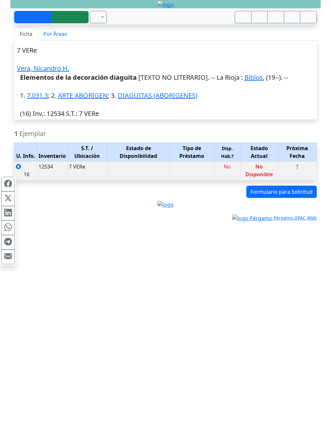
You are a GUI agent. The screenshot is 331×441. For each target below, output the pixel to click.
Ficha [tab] (26, 33)
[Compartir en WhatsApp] (8, 228)
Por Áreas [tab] (55, 33)
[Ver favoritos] (308, 17)
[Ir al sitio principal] (165, 4)
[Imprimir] (275, 17)
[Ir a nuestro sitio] (259, 17)
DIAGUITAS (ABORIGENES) (158, 95)
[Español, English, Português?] (98, 17)
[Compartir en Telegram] (8, 242)
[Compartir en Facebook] (8, 184)
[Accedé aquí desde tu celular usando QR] (243, 17)
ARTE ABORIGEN (83, 95)
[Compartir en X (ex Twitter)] (8, 198)
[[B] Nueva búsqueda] (70, 17)
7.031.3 (37, 95)
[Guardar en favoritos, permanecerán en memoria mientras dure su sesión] (292, 17)
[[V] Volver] (33, 17)
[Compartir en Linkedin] (8, 213)
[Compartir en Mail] (8, 257)
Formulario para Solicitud (282, 191)
